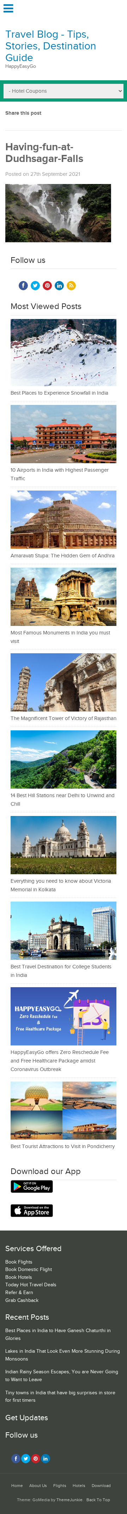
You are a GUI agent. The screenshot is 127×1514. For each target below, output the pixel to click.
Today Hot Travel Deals (30, 1285)
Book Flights (18, 1262)
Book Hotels (18, 1277)
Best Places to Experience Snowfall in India (59, 393)
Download (101, 1485)
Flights (59, 1485)
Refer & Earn (19, 1293)
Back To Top (98, 1500)
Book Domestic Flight (28, 1269)
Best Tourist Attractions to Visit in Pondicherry (63, 1146)
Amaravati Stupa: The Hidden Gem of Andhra (63, 556)
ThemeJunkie (69, 1500)
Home (17, 1485)
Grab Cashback (21, 1300)
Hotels (79, 1485)
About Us (38, 1485)
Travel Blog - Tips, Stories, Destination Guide (50, 46)
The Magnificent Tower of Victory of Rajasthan (63, 718)
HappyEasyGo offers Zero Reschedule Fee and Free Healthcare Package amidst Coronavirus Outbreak (60, 1060)
